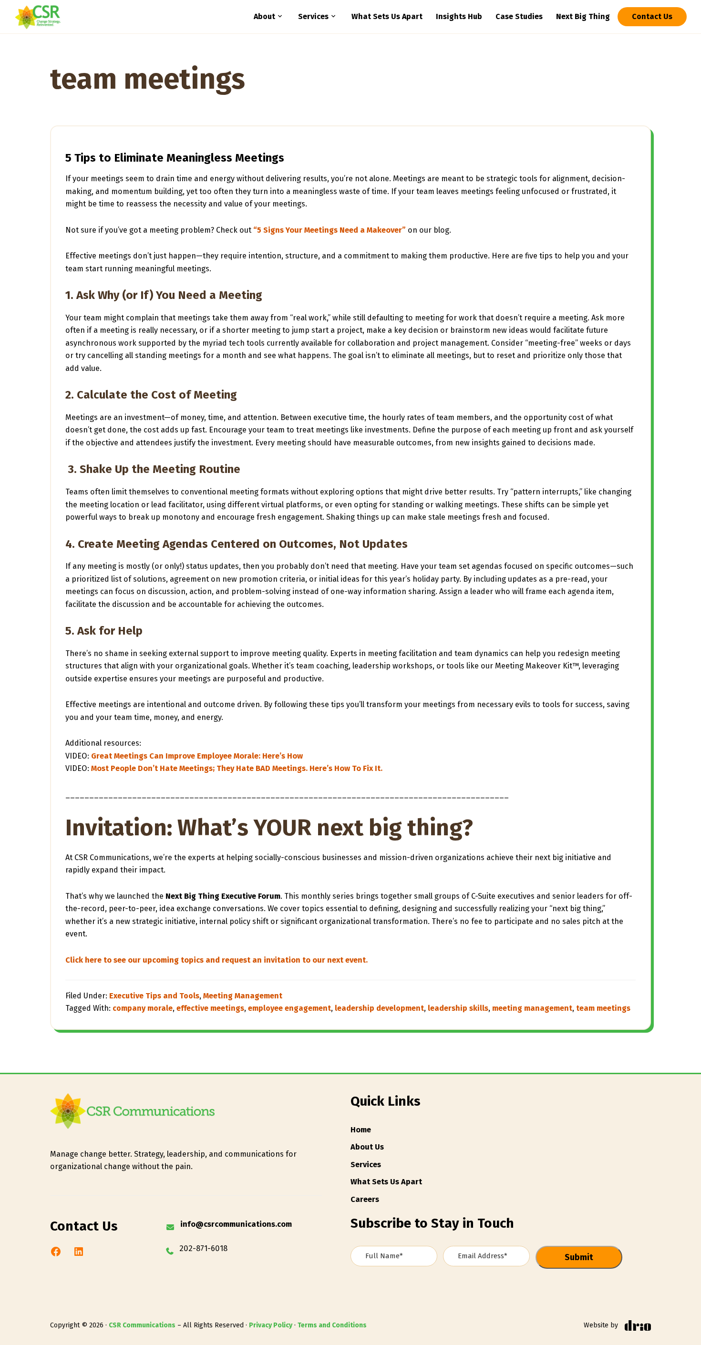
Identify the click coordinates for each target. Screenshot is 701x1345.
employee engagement (289, 1008)
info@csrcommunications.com (236, 1224)
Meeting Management (242, 995)
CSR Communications (142, 1325)
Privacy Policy (270, 1325)
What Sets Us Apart (386, 1181)
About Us (367, 1146)
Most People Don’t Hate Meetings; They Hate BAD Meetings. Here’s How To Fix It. (236, 768)
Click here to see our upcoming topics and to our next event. (216, 960)
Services (365, 1164)
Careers (364, 1199)
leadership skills (458, 1008)
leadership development (379, 1008)
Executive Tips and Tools (154, 995)
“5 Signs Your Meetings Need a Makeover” (329, 230)
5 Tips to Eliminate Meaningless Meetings (174, 157)
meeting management (532, 1008)
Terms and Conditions (332, 1325)
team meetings (603, 1008)
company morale (143, 1008)
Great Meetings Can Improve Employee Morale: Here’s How (197, 755)
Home (360, 1129)
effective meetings (210, 1008)
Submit (579, 1257)
